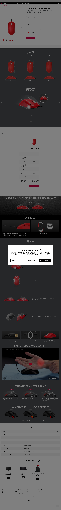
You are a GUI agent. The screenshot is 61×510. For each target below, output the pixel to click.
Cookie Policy (37, 255)
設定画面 (13, 260)
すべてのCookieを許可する (44, 260)
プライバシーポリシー (46, 255)
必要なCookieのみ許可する (32, 260)
